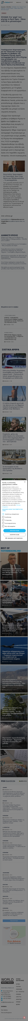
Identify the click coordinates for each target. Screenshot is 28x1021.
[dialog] (14, 510)
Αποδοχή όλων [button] (14, 530)
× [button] (24, 482)
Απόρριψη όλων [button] (14, 534)
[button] (14, 510)
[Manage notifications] (24, 1017)
